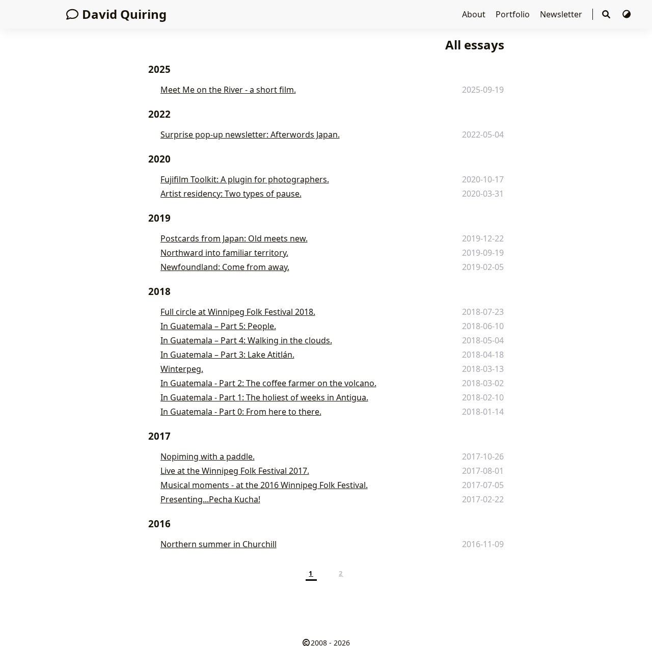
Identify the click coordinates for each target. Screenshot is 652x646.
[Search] (607, 14)
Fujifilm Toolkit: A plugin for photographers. (244, 179)
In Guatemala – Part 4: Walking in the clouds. (246, 340)
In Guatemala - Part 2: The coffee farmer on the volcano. (268, 383)
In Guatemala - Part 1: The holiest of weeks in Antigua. (264, 397)
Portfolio (514, 14)
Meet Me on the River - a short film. (228, 89)
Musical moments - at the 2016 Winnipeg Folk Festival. (264, 485)
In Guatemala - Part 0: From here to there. (240, 411)
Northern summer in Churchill (218, 544)
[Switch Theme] (626, 14)
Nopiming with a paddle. (207, 456)
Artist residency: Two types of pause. (231, 193)
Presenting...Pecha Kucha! (210, 499)
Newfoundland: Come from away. (224, 267)
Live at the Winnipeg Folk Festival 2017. (234, 470)
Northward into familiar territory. (224, 252)
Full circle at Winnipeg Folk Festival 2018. (237, 311)
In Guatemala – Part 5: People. (218, 326)
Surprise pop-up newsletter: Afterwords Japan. (250, 134)
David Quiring (124, 14)
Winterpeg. (181, 368)
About (474, 14)
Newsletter (562, 14)
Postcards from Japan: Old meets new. (234, 238)
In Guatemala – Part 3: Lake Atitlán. (227, 354)
